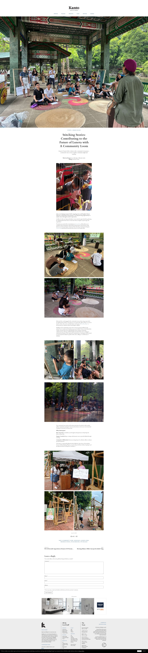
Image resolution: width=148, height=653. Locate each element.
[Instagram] (43, 648)
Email (46, 580)
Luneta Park (58, 228)
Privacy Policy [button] (81, 651)
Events (69, 130)
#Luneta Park (85, 540)
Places (63, 13)
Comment (47, 561)
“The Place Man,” (84, 324)
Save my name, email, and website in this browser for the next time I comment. (61, 589)
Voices (85, 13)
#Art (60, 540)
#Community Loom (67, 540)
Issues (92, 13)
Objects (71, 13)
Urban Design (77, 130)
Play (78, 13)
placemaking (78, 224)
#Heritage (77, 540)
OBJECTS (64, 640)
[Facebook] (42, 648)
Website (46, 585)
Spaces (56, 13)
